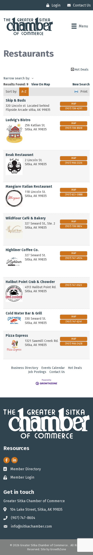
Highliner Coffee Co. (22, 250)
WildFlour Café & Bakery (26, 218)
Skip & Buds (16, 100)
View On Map (40, 84)
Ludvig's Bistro (18, 120)
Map (73, 103)
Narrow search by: (16, 78)
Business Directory (24, 368)
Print (83, 92)
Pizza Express (17, 336)
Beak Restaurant (19, 155)
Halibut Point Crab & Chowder (30, 282)
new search (81, 84)
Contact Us (57, 372)
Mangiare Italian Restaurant (29, 187)
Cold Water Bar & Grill (24, 313)
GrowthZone (58, 549)
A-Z (23, 92)
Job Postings (37, 372)
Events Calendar (53, 368)
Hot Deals (81, 69)
